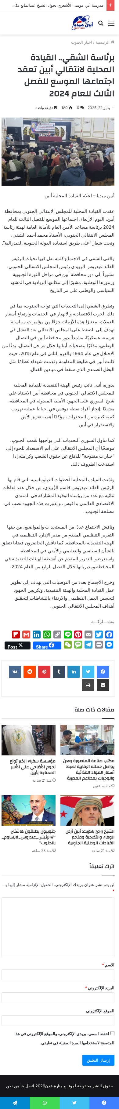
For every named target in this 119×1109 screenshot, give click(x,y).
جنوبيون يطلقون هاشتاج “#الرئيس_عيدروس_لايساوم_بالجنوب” (29, 837)
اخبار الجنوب (81, 42)
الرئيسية (103, 42)
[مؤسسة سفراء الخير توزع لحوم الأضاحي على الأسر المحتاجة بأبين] (29, 740)
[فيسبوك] (103, 672)
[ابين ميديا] (82, 22)
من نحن (12, 1085)
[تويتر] (88, 672)
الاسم (108, 964)
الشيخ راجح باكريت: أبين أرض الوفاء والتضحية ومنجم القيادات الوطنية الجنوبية (90, 837)
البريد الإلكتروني (99, 987)
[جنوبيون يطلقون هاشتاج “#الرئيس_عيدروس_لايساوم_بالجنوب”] (29, 810)
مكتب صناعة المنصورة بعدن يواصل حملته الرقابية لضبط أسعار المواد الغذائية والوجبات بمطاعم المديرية (88, 769)
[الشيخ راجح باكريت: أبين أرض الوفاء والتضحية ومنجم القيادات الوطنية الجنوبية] (87, 810)
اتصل (29, 1085)
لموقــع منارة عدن (60, 1085)
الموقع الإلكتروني (100, 1010)
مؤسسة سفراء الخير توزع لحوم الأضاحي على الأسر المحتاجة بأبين (33, 767)
